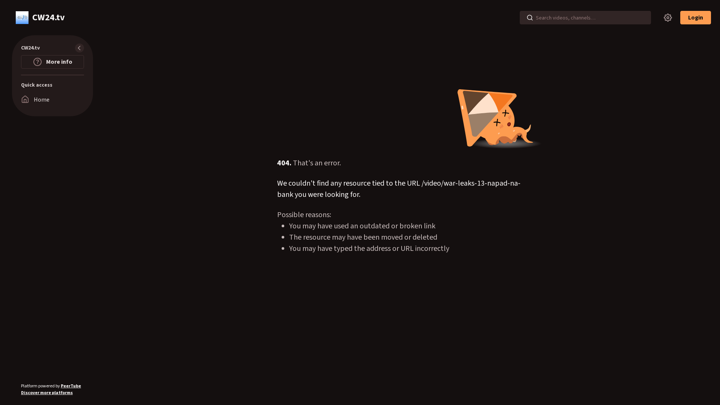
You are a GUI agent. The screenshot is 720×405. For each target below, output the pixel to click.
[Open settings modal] (668, 18)
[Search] (529, 17)
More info (58, 62)
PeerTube (71, 386)
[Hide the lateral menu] (79, 48)
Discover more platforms (47, 393)
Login (695, 18)
